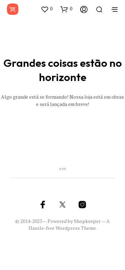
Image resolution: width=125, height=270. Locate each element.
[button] (46, 9)
